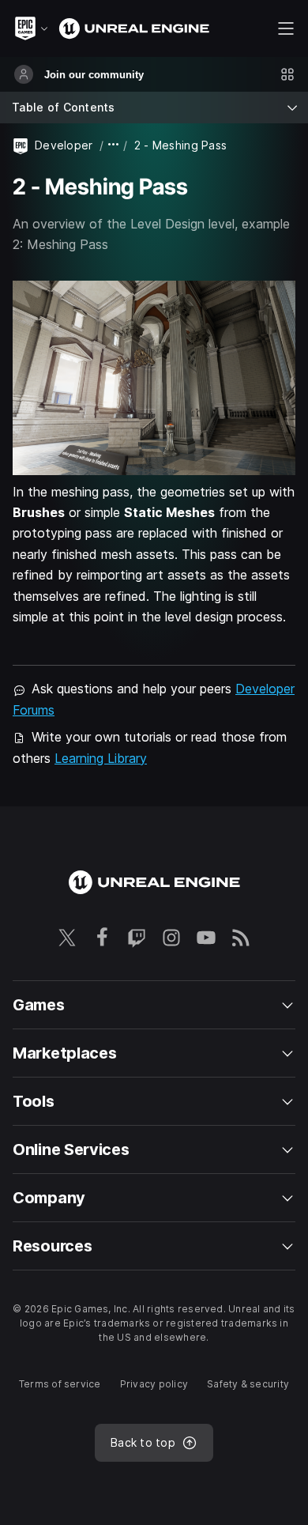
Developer (64, 145)
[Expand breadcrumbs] (114, 145)
